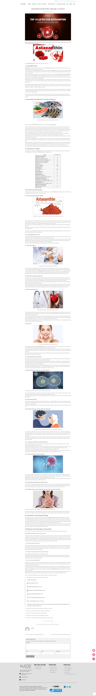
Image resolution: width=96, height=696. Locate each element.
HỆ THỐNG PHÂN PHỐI (61, 4)
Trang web (58, 651)
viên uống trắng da (46, 353)
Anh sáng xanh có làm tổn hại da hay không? (38, 613)
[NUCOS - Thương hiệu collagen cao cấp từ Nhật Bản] (23, 4)
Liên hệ (70, 4)
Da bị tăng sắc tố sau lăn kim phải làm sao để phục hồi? (40, 610)
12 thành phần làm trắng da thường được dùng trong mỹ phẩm (42, 617)
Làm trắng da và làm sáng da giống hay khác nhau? (40, 615)
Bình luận (28, 642)
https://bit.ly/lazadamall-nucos (38, 597)
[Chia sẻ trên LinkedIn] (52, 621)
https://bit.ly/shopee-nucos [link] (37, 594)
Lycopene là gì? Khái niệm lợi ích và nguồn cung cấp (60, 634)
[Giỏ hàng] (74, 4)
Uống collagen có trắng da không (42, 577)
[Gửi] (68, 1)
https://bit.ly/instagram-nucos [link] (39, 590)
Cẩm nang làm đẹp (47, 624)
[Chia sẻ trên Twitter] (45, 621)
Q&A (67, 4)
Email (42, 651)
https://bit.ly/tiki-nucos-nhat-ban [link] (37, 601)
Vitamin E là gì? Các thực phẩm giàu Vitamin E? (35, 634)
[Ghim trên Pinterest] (50, 621)
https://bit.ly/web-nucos (37, 586)
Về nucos (39, 4)
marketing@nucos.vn (25, 677)
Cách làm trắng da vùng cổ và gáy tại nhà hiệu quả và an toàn (41, 608)
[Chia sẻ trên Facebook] (43, 621)
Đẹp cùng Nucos (51, 4)
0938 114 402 (24, 679)
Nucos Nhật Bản (43, 569)
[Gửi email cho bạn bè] (48, 621)
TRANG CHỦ (34, 4)
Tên (26, 651)
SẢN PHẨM (44, 4)
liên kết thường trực (56, 624)
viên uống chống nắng (59, 74)
